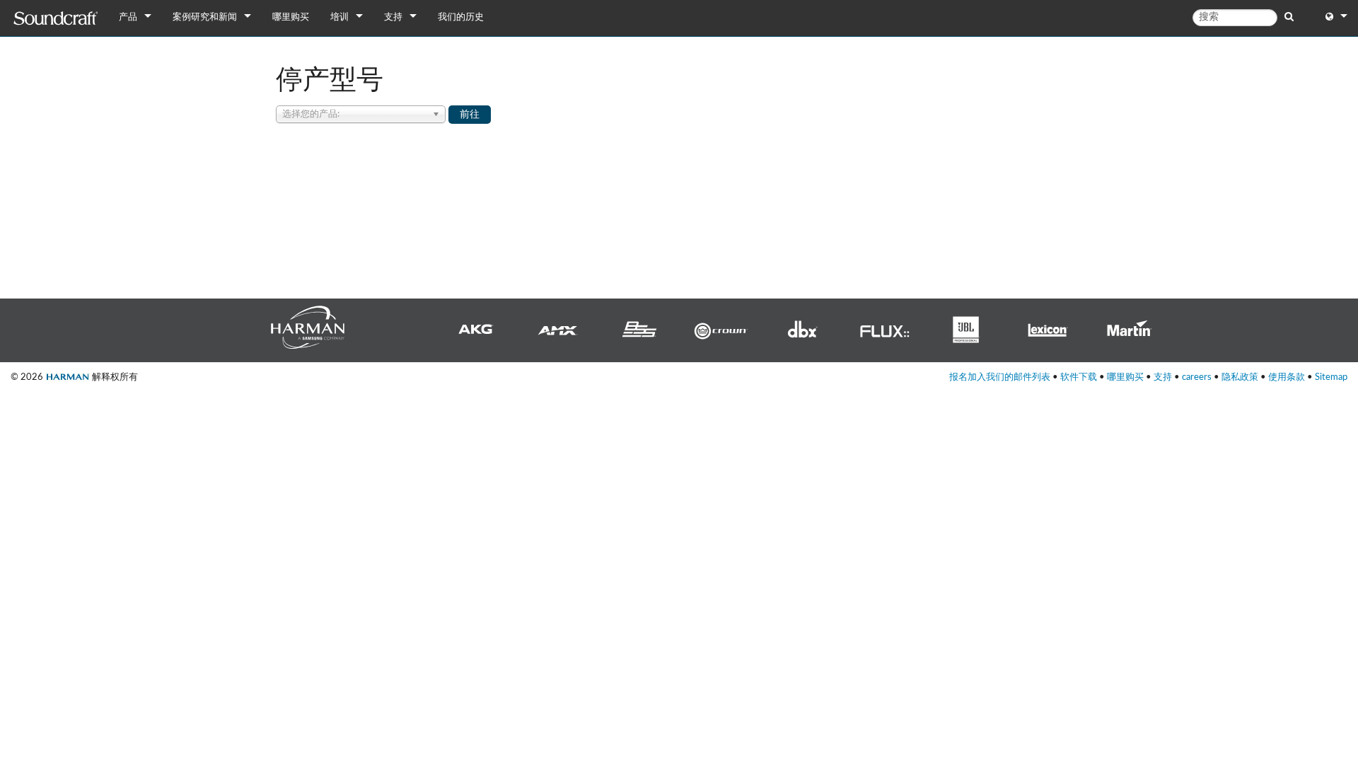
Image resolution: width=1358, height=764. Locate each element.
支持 (393, 17)
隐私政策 (1239, 377)
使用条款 (1286, 377)
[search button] (1289, 17)
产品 (128, 17)
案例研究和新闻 (205, 17)
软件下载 (1078, 377)
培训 (339, 17)
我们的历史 (461, 17)
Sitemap (1331, 377)
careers (1197, 377)
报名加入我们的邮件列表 (999, 377)
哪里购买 (290, 17)
